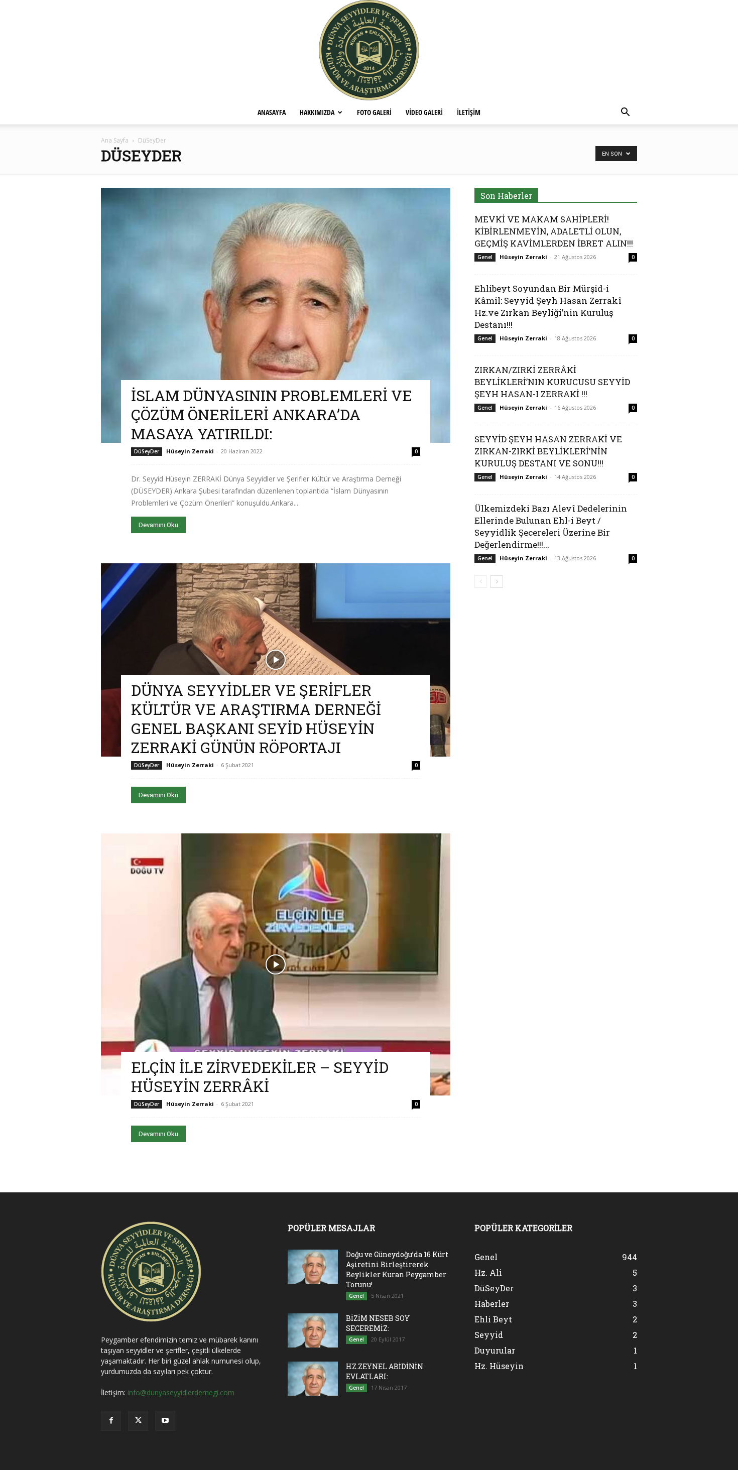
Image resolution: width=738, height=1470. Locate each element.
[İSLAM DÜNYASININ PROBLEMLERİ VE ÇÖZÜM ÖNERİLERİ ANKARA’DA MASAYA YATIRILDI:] (275, 315)
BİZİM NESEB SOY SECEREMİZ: (378, 1323)
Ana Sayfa (115, 140)
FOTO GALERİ (374, 112)
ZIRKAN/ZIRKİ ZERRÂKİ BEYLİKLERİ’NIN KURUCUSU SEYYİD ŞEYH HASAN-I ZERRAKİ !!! (552, 382)
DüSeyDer (146, 451)
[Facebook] (111, 1421)
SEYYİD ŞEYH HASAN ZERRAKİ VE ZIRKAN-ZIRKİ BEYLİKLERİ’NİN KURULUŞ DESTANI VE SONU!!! (548, 451)
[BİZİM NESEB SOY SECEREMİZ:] (313, 1330)
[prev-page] (480, 581)
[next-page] (496, 581)
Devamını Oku (158, 525)
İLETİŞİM (468, 112)
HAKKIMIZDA (317, 112)
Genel (485, 257)
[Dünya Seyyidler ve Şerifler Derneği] (369, 50)
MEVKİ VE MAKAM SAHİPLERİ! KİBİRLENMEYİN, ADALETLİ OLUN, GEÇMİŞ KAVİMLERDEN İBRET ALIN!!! (553, 231)
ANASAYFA (272, 112)
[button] (625, 113)
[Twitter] (138, 1421)
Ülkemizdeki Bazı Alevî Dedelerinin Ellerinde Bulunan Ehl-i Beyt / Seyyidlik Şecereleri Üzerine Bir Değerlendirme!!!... (550, 526)
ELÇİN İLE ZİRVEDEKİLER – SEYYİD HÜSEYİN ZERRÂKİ (260, 1076)
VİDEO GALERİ (424, 112)
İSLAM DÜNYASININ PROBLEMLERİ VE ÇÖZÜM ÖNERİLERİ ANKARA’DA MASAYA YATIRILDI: (271, 414)
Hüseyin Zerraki (190, 451)
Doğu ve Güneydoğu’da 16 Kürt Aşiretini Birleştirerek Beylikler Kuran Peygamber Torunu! (397, 1269)
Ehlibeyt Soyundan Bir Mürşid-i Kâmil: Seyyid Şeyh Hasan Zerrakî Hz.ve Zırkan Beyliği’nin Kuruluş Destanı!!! (548, 306)
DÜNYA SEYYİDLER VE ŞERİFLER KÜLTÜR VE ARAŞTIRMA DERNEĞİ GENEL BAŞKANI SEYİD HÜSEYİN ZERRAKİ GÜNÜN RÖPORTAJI (256, 718)
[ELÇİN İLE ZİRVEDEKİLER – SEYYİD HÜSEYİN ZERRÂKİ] (275, 964)
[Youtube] (165, 1421)
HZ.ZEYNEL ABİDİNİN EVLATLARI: (384, 1371)
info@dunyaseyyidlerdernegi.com (181, 1392)
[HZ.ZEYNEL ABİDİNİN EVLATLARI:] (313, 1379)
